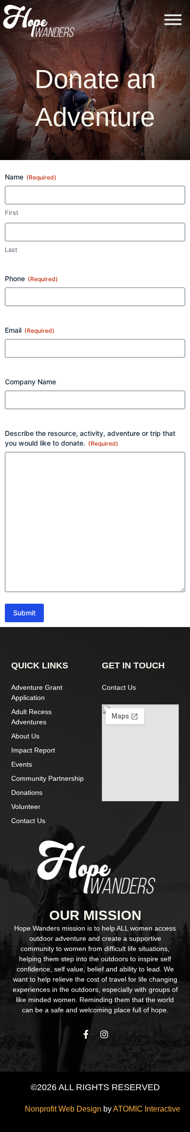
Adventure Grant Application (36, 692)
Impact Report (33, 750)
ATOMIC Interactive (146, 1109)
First (12, 212)
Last (11, 249)
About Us (25, 736)
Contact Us (28, 821)
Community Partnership (47, 778)
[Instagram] (104, 1034)
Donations (26, 792)
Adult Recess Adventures (31, 717)
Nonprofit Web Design (63, 1109)
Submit (24, 613)
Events (21, 764)
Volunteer (25, 806)
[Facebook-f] (85, 1034)
